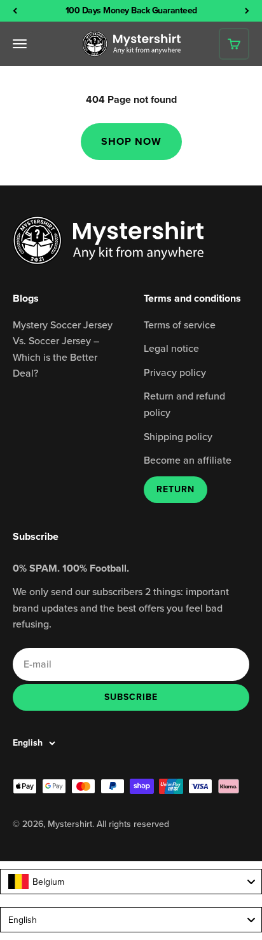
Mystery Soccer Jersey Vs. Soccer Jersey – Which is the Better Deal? (63, 349)
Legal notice (171, 348)
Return (175, 489)
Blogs (26, 298)
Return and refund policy (184, 404)
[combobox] (131, 881)
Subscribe (131, 697)
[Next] (247, 11)
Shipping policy (178, 436)
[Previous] (15, 11)
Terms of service (180, 325)
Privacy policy (175, 372)
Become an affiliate (187, 460)
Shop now (131, 141)
